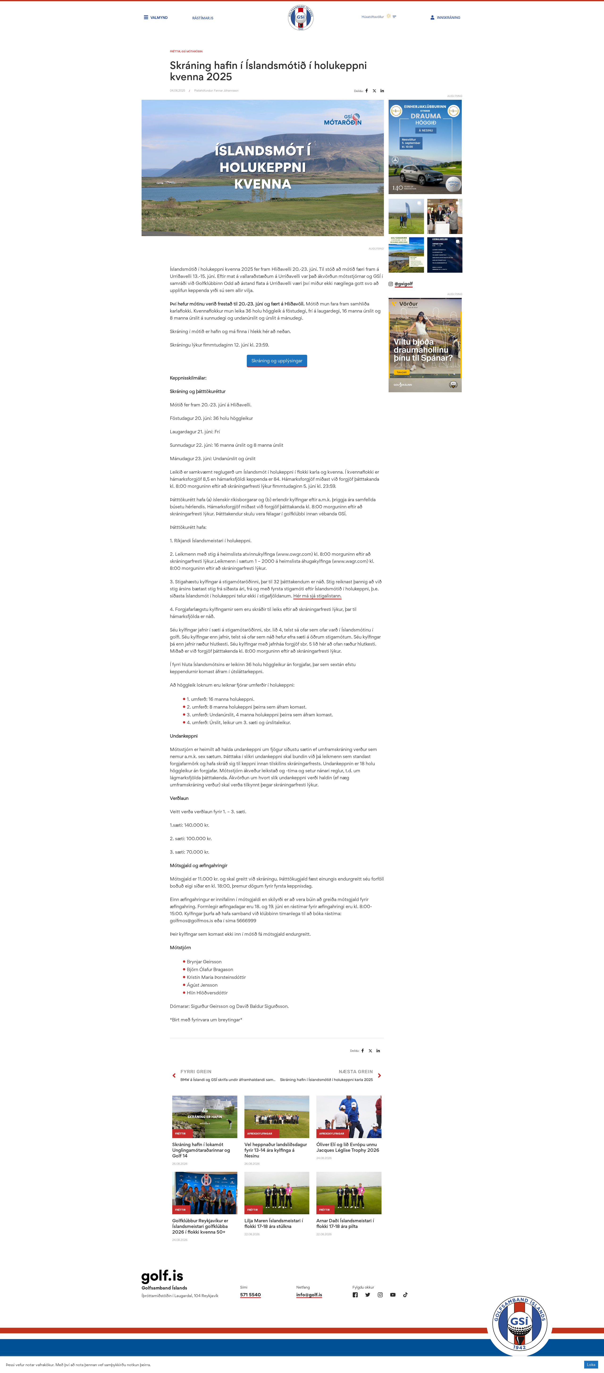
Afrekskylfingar (259, 1133)
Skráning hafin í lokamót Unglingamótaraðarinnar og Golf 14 (201, 1150)
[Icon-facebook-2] (355, 1295)
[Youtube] (392, 1295)
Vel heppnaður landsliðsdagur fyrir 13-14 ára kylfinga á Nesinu (275, 1150)
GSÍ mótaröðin (192, 51)
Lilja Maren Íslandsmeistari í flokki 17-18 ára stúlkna (273, 1223)
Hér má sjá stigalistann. (317, 596)
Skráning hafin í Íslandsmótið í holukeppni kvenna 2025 (268, 71)
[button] (406, 216)
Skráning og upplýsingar (277, 360)
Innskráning (448, 18)
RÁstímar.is (202, 18)
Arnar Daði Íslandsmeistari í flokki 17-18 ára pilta (345, 1223)
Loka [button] (591, 1364)
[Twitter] (367, 1295)
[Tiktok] (405, 1295)
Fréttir (175, 51)
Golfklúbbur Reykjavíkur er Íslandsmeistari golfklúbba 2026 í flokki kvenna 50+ (200, 1226)
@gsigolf (404, 283)
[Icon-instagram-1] (380, 1295)
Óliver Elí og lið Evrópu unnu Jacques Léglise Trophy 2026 (347, 1147)
